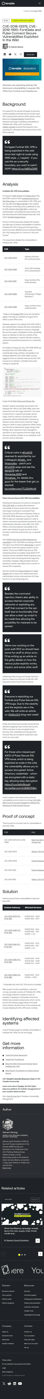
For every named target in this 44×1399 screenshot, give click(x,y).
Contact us (28, 1332)
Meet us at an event (31, 1343)
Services (27, 1291)
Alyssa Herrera (24, 571)
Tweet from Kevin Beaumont (16, 1055)
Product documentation (32, 1303)
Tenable (20, 1086)
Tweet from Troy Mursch (15, 1059)
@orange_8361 (13, 474)
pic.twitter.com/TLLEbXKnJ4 (20, 488)
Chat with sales (29, 1339)
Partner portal (7, 1299)
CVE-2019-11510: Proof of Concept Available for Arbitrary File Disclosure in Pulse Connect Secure (22, 802)
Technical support (30, 1295)
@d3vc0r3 (14, 714)
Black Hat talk (22, 204)
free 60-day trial (13, 1096)
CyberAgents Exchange (32, 1315)
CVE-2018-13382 (10, 294)
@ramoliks (11, 463)
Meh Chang (17, 196)
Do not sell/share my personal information (16, 1364)
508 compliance (7, 1372)
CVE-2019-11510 (8, 506)
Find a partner (7, 1295)
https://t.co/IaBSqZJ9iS (24, 168)
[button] (3, 1254)
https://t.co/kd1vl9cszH (17, 784)
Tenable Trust (28, 1311)
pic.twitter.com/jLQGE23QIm (21, 788)
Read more (7, 1168)
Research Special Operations (18, 1240)
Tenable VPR (18, 314)
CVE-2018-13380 (10, 269)
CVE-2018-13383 (10, 307)
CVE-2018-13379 (10, 258)
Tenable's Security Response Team (20, 1079)
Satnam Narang (17, 47)
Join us (26, 1347)
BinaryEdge (29, 545)
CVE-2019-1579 (21, 209)
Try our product (29, 1336)
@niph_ (22, 459)
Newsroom (5, 1339)
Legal (4, 1368)
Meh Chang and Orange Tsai (24, 401)
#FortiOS (27, 452)
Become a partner (8, 1291)
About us (5, 1332)
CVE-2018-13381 (10, 281)
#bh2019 (9, 470)
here (30, 1033)
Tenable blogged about (17, 217)
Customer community (31, 1307)
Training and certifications (33, 1299)
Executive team (7, 1336)
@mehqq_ (11, 477)
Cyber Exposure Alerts (23, 20)
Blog (6, 20)
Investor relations (8, 1343)
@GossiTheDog (17, 119)
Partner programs (8, 1303)
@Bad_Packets (9, 127)
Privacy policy (6, 1360)
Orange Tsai (30, 196)
